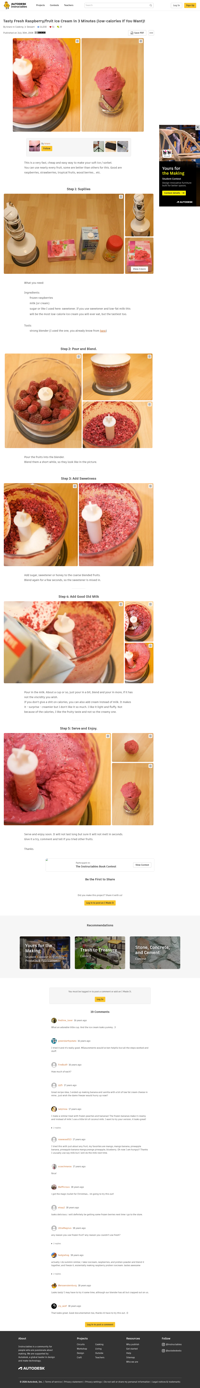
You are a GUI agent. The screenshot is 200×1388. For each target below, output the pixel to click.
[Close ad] (197, 127)
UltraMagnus (64, 1228)
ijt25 (60, 1085)
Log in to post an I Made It (100, 902)
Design (80, 1353)
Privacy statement (73, 1381)
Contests (54, 5)
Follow (46, 148)
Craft (79, 1357)
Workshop (82, 1348)
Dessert (31, 27)
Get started (132, 1348)
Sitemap (130, 1357)
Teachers (68, 5)
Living (98, 1348)
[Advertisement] (179, 165)
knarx (9, 27)
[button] (151, 33)
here (103, 331)
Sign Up (190, 5)
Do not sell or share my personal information (127, 1381)
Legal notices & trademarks (166, 1381)
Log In (176, 5)
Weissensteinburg (67, 1285)
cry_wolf (62, 1306)
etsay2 (61, 1207)
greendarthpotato (67, 1041)
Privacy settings (93, 1381)
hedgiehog (63, 1255)
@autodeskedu (173, 1350)
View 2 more (139, 269)
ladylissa (62, 1109)
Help (128, 1353)
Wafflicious (64, 1187)
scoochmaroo (65, 1166)
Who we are (132, 1361)
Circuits (81, 1344)
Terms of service (53, 1381)
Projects (40, 5)
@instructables (174, 1344)
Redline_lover (65, 1020)
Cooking (19, 27)
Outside (99, 1353)
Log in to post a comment (100, 1324)
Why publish (132, 1344)
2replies (57, 1127)
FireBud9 (62, 1064)
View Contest (142, 864)
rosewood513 (64, 1139)
